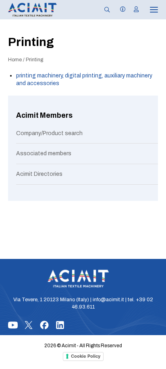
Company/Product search (49, 133)
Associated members (43, 153)
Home (15, 60)
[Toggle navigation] (148, 9)
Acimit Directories (39, 174)
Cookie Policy (85, 356)
